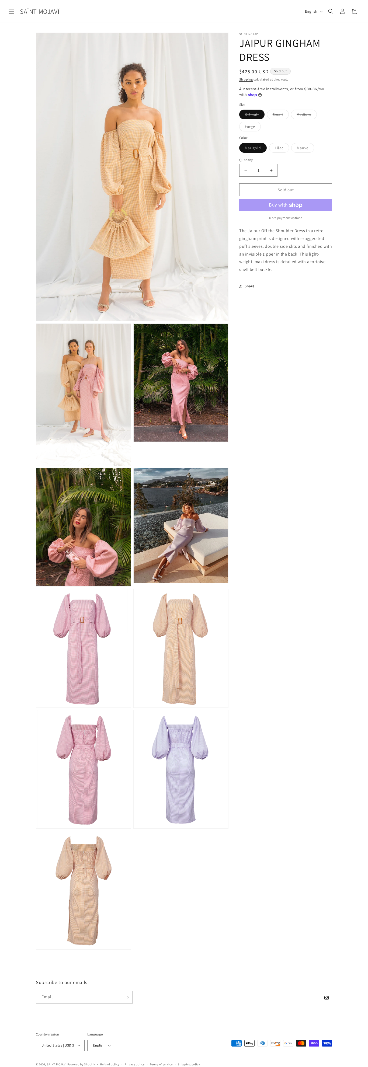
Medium (307, 116)
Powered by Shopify (81, 1064)
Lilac (282, 149)
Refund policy (109, 1064)
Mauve (305, 149)
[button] (11, 11)
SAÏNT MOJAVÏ (57, 1064)
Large (253, 128)
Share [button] (250, 286)
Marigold (256, 149)
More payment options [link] (285, 218)
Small (281, 116)
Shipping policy (189, 1064)
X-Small (255, 116)
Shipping (246, 79)
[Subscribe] (127, 997)
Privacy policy (135, 1064)
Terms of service (161, 1064)
